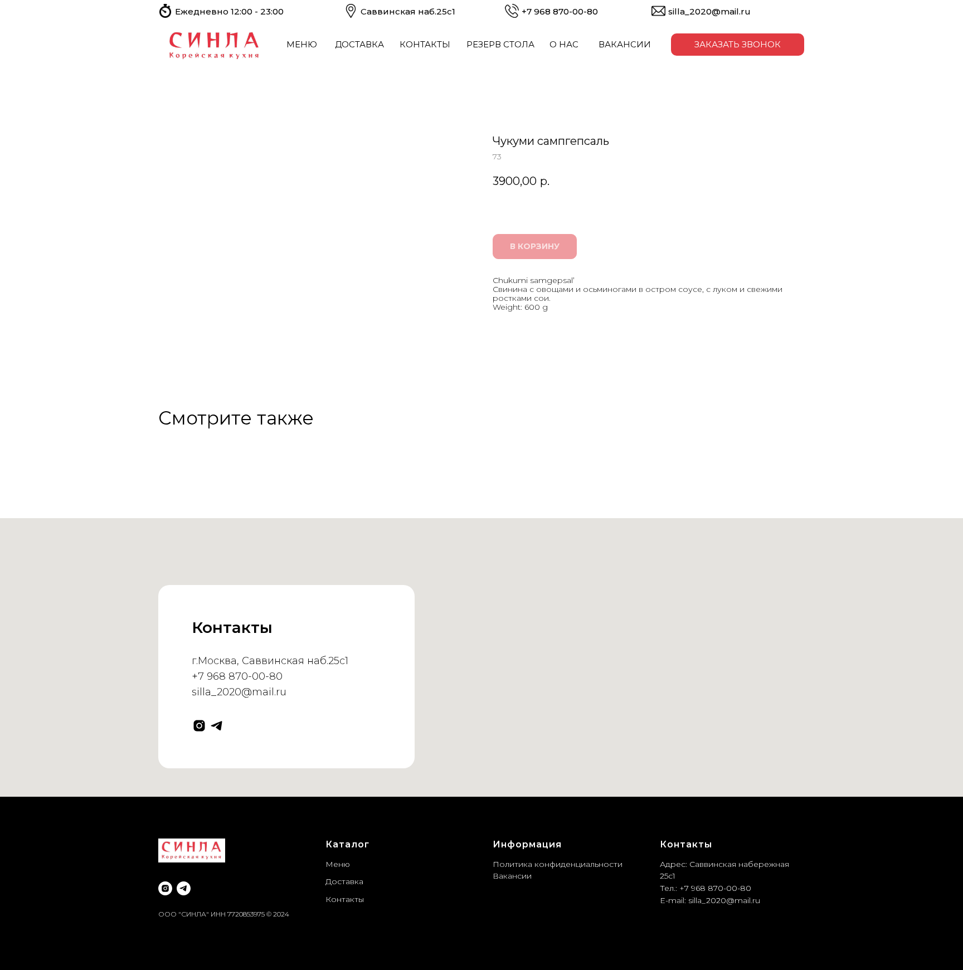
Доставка (344, 881)
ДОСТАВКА (359, 44)
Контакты (344, 899)
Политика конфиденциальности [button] (557, 864)
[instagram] (199, 726)
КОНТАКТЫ (425, 44)
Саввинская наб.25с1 (408, 11)
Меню (337, 864)
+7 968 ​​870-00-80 (560, 11)
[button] (737, 44)
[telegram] (216, 726)
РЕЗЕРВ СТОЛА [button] (500, 44)
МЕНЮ (301, 44)
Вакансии (512, 876)
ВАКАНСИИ (625, 44)
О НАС (563, 44)
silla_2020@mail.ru (709, 11)
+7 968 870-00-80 (237, 676)
